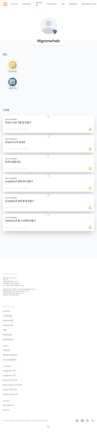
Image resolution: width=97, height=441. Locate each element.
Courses (14, 4)
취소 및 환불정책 (9, 360)
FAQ (63, 4)
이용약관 (6, 350)
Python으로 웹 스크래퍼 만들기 (20, 220)
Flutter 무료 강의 (10, 389)
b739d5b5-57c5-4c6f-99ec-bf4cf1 (16, 168)
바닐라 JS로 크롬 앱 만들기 (18, 122)
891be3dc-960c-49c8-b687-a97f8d (16, 227)
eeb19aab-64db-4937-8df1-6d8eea (17, 149)
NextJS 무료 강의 (10, 380)
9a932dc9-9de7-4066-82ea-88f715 (17, 208)
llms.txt (6, 410)
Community (52, 4)
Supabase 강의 (9, 375)
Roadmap (73, 4)
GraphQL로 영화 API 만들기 (19, 181)
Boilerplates (86, 4)
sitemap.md (8, 405)
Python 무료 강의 (10, 394)
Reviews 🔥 (39, 4)
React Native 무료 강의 (12, 385)
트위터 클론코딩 (13, 161)
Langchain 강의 (9, 370)
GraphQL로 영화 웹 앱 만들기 (19, 201)
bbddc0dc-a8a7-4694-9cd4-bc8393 (17, 188)
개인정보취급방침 (10, 355)
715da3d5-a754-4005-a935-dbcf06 (17, 129)
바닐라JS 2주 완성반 (15, 142)
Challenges (26, 4)
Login (94, 4)
